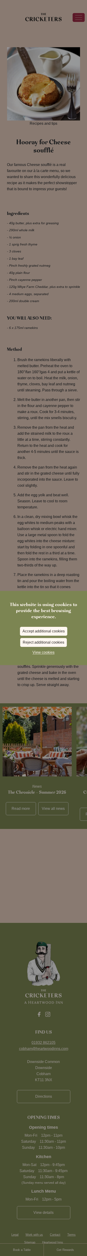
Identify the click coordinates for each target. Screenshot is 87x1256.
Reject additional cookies (43, 642)
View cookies (43, 652)
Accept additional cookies (44, 631)
